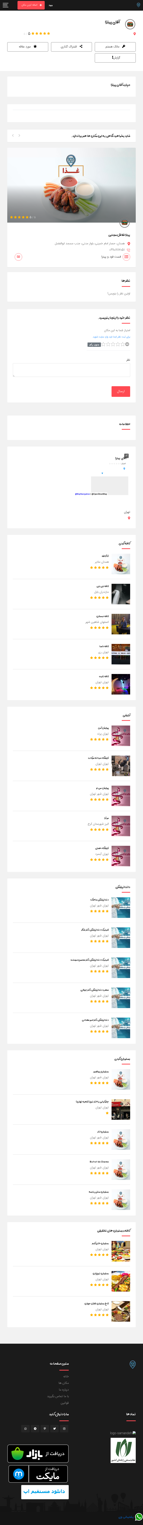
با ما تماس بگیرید (58, 1396)
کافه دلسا (104, 646)
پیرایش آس (103, 727)
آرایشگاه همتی (102, 848)
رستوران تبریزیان (101, 1273)
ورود (51, 5)
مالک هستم (113, 46)
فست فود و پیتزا (111, 256)
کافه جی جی (103, 586)
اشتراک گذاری (69, 46)
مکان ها (63, 1383)
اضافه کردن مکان (29, 5)
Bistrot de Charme (99, 1161)
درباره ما (64, 1389)
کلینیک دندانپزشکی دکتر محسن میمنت (90, 959)
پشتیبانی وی (126, 1517)
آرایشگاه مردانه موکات (98, 757)
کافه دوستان (102, 616)
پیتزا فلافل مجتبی (119, 235)
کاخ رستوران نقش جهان (97, 1303)
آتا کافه (105, 556)
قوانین (65, 1403)
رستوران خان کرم (100, 1243)
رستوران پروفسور (101, 1071)
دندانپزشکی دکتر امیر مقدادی (95, 1019)
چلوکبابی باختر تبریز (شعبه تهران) (92, 1101)
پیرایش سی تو (102, 788)
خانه (66, 1376)
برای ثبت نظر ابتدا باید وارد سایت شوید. (111, 337)
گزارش (116, 57)
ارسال (121, 391)
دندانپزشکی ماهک (99, 899)
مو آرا (106, 818)
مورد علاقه (25, 46)
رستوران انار (103, 1131)
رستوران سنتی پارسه (99, 1191)
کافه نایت (104, 676)
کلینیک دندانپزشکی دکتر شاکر (95, 929)
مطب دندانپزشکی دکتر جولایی (94, 989)
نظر (128, 360)
